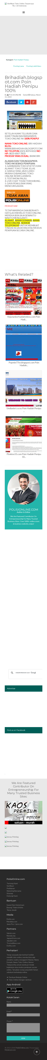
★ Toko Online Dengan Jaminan (19, 980)
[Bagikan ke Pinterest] (27, 102)
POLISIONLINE (15, 95)
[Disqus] (23, 568)
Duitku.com (11, 946)
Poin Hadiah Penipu (21, 60)
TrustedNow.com (13, 943)
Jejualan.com (12, 941)
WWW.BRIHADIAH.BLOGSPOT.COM (23, 148)
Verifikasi (10, 886)
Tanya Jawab (12, 910)
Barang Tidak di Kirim (15, 907)
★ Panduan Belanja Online (17, 977)
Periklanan (11, 888)
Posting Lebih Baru (33, 66)
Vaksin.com (11, 933)
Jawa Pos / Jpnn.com (15, 924)
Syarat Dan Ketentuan (15, 905)
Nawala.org (11, 936)
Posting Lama (18, 66)
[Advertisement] (23, 35)
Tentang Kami (12, 883)
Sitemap (10, 893)
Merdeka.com (12, 921)
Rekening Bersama (14, 891)
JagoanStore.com (13, 938)
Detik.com (11, 919)
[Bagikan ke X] (21, 102)
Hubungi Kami (12, 896)
